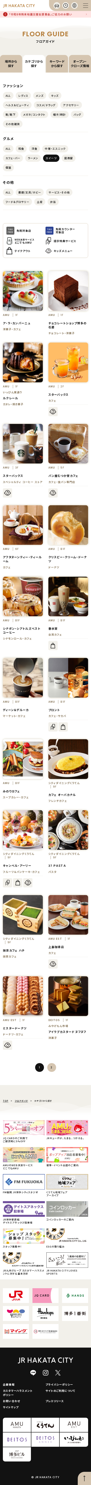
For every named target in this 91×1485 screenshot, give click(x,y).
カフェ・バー (13, 158)
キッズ (55, 95)
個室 (8, 167)
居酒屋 (68, 158)
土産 (40, 202)
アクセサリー (71, 105)
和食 (21, 148)
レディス (23, 95)
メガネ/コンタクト (34, 114)
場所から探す (11, 63)
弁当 (53, 202)
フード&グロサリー (17, 202)
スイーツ (51, 158)
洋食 (34, 148)
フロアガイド (21, 1100)
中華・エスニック (55, 148)
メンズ (40, 95)
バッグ (77, 114)
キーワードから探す (56, 63)
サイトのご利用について (60, 1390)
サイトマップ (11, 1407)
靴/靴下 (11, 114)
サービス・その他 (59, 192)
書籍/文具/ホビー (29, 192)
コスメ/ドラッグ (46, 105)
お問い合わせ (11, 1401)
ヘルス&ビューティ (17, 105)
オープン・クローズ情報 (80, 63)
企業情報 (9, 1384)
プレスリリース (55, 1401)
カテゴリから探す (34, 63)
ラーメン (33, 158)
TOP (5, 1100)
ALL (8, 95)
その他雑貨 (13, 124)
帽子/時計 (59, 114)
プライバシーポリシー (59, 1384)
